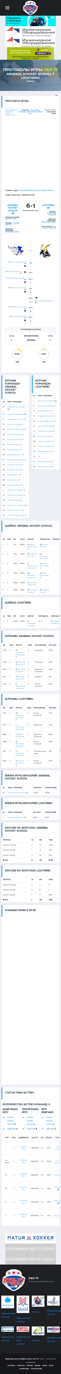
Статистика (24, 1368)
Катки (44, 1365)
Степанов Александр (16, 515)
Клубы (37, 1365)
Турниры (11, 1365)
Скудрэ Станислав (45, 416)
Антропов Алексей (51, 214)
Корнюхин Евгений (15, 495)
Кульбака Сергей (45, 431)
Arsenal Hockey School (29, 74)
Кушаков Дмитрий (45, 421)
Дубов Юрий (10, 218)
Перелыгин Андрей (15, 490)
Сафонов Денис (13, 444)
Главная (30, 81)
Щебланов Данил (14, 455)
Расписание (36, 1368)
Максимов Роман (45, 451)
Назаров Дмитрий (46, 401)
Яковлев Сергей (12, 231)
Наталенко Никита (46, 190)
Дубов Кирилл (44, 411)
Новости (21, 1365)
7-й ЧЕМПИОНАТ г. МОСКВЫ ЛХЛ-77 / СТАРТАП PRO (11, 112)
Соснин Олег (12, 480)
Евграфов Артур (44, 301)
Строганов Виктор (45, 406)
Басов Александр (17, 262)
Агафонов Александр (16, 407)
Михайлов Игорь (45, 462)
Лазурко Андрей (45, 446)
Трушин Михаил (44, 441)
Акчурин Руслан (14, 465)
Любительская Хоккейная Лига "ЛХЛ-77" (22, 1359)
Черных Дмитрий (48, 221)
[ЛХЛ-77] (30, 53)
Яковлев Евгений (14, 510)
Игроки (30, 1365)
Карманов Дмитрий (15, 429)
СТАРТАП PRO (23, 1148)
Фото (51, 1365)
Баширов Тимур (14, 424)
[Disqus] (30, 956)
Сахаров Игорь (18, 316)
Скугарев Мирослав (27, 190)
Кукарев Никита (17, 307)
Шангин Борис (44, 436)
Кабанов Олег (13, 271)
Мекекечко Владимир (16, 505)
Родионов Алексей (49, 227)
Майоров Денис (17, 288)
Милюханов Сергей (16, 278)
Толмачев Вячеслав (15, 414)
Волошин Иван (13, 500)
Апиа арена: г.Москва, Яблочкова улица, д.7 (30, 111)
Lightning (30, 78)
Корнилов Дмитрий (15, 460)
